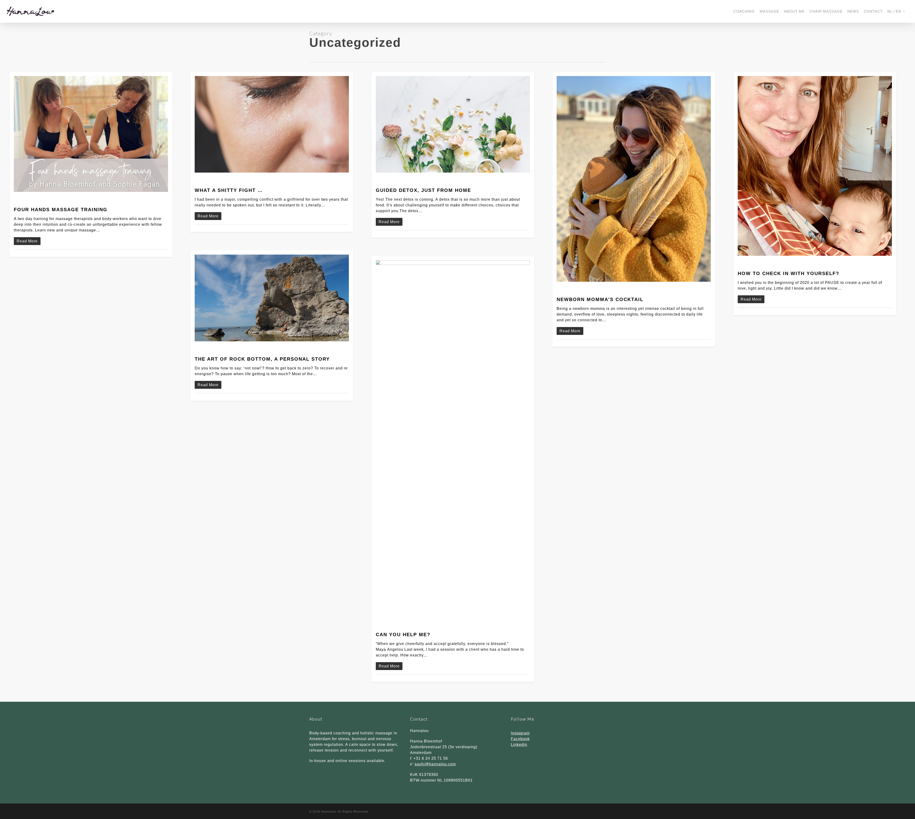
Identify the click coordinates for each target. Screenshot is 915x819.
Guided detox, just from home (423, 190)
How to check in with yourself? (788, 273)
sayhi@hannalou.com (435, 764)
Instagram (520, 733)
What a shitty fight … (229, 190)
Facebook (520, 739)
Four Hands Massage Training (60, 209)
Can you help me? (403, 634)
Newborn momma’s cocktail (600, 299)
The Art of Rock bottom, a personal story (262, 359)
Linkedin (519, 744)
